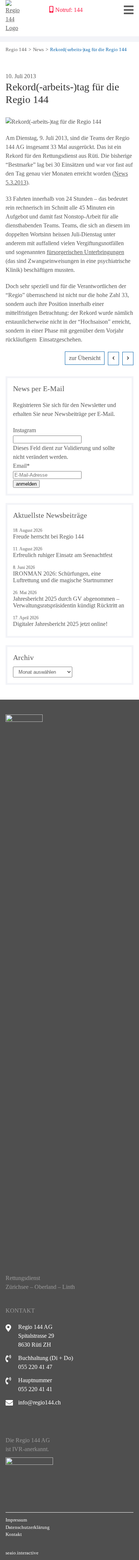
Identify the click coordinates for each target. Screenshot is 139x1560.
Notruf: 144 (69, 10)
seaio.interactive (22, 1553)
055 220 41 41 (35, 1389)
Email (21, 466)
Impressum (16, 1520)
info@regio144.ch (39, 1402)
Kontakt (14, 1534)
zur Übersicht (84, 358)
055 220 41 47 (35, 1367)
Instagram (24, 430)
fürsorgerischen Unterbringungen (85, 252)
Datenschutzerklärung (28, 1527)
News (38, 49)
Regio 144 (16, 49)
